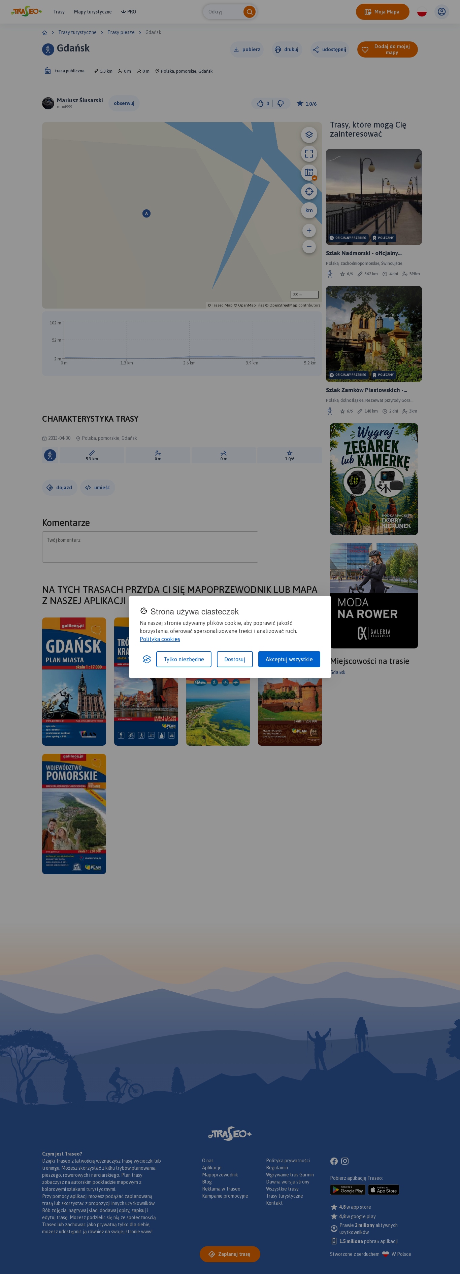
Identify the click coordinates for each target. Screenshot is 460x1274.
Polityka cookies (160, 639)
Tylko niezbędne (184, 659)
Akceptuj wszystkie (289, 659)
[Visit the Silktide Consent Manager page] (147, 659)
